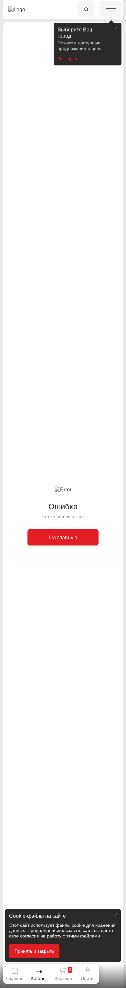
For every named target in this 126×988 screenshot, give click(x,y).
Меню (110, 9)
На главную (63, 537)
